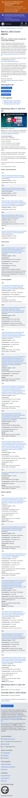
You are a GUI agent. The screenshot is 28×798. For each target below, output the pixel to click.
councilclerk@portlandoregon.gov (10, 80)
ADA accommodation (6, 764)
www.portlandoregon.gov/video (11, 54)
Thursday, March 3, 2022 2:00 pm (12, 103)
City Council (20, 28)
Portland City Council (10, 28)
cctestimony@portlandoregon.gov (10, 61)
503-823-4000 (15, 719)
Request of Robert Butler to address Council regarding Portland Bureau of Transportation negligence (13, 216)
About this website (5, 775)
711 (2, 721)
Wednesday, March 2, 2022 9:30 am (12, 100)
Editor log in (4, 780)
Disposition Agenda (6, 88)
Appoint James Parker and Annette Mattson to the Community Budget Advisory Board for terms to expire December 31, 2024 (14, 555)
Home (2, 28)
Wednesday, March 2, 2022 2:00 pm (12, 102)
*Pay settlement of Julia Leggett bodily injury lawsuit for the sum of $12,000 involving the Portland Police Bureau (13, 287)
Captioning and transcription (8, 766)
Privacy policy (4, 769)
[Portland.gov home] (6, 24)
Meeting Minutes (6, 94)
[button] (22, 24)
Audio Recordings (6, 91)
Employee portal (5, 778)
